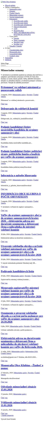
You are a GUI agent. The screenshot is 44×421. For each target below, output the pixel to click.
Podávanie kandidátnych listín (17, 271)
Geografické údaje (15, 54)
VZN (15, 29)
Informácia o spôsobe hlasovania (18, 175)
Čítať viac (4, 104)
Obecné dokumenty (20, 27)
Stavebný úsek (18, 42)
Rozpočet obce (19, 31)
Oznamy (12, 11)
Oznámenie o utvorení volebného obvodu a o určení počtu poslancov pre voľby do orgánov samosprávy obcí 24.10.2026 (22, 317)
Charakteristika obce (16, 50)
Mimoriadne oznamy (16, 15)
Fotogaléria (9, 58)
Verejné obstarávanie (16, 17)
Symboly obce (14, 56)
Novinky (29, 95)
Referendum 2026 (31, 351)
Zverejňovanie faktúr (21, 23)
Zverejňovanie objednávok (23, 25)
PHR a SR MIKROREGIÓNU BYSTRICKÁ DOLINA (24, 33)
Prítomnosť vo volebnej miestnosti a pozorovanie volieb (20, 89)
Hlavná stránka (10, 5)
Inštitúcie (8, 60)
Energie (16, 38)
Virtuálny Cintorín (15, 46)
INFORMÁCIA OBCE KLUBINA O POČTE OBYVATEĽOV (21, 195)
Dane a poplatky (19, 40)
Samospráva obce (15, 9)
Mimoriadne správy (19, 95)
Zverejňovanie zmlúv (21, 21)
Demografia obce (15, 52)
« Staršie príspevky (7, 415)
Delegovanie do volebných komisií (19, 108)
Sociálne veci (18, 44)
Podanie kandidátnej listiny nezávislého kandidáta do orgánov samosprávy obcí (19, 129)
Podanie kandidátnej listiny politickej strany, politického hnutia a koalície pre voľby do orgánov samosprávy (21, 154)
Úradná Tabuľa (14, 13)
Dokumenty (13, 19)
